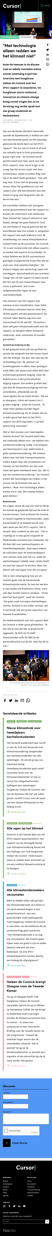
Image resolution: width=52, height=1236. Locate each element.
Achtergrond (7, 1184)
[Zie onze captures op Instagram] (5, 1206)
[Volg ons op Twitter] (15, 1206)
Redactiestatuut (33, 1193)
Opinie (5, 1190)
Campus (6, 1187)
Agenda (5, 1195)
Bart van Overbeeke (11, 122)
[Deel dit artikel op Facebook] (47, 45)
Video (5, 1193)
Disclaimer (31, 1187)
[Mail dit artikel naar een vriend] (47, 59)
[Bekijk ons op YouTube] (25, 1206)
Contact (30, 1195)
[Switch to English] (34, 37)
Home (29, 1181)
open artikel (18, 812)
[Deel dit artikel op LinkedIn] (47, 54)
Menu (47, 5)
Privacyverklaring (33, 1190)
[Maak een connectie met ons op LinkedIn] (20, 1206)
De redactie (31, 1184)
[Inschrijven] (47, 1222)
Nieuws (5, 1181)
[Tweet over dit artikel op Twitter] (47, 50)
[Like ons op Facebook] (10, 1206)
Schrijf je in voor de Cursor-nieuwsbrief (17, 1216)
